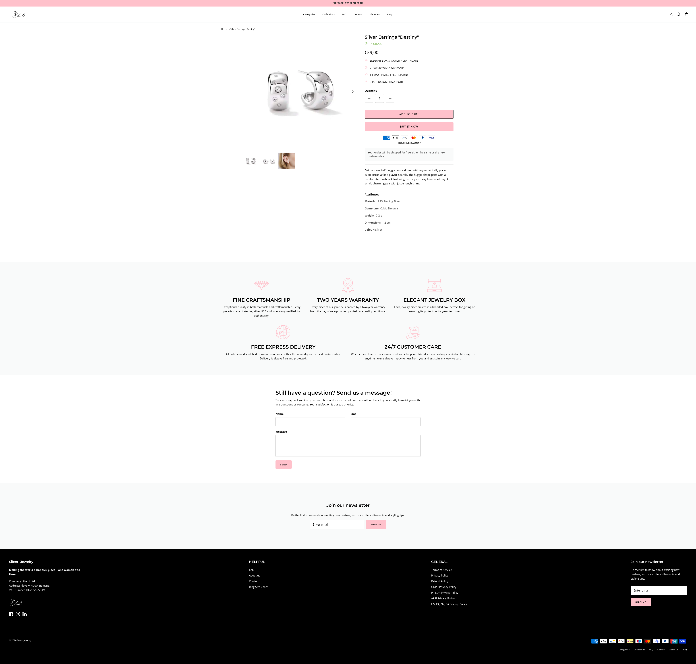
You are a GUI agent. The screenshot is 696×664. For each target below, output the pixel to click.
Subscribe (315, 346)
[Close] (416, 303)
